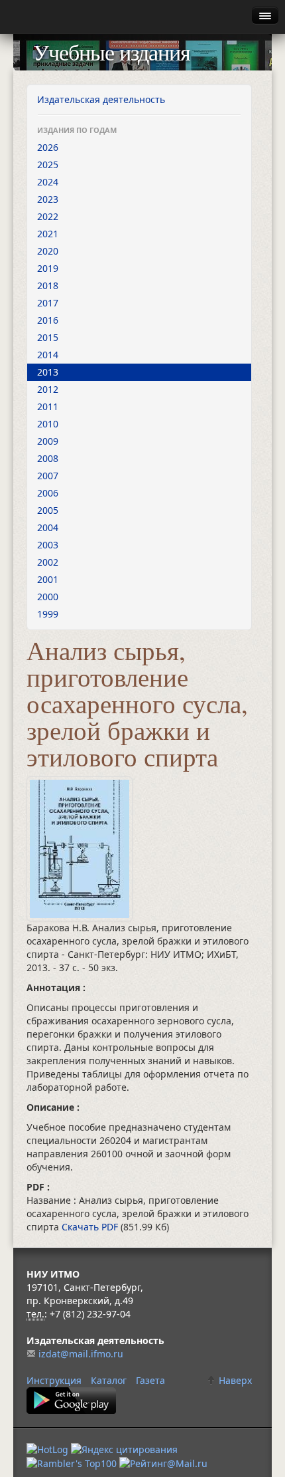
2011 (47, 406)
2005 (47, 510)
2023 (47, 199)
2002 (47, 562)
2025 (47, 164)
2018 (47, 285)
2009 (47, 441)
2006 (47, 493)
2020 (47, 251)
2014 (47, 354)
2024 (47, 181)
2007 (47, 475)
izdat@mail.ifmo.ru (80, 1353)
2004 (47, 527)
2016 (47, 320)
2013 (47, 372)
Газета (150, 1380)
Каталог (109, 1380)
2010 (47, 423)
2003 (47, 544)
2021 (47, 233)
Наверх (234, 1380)
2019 (47, 268)
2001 (47, 579)
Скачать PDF (91, 1226)
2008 (47, 458)
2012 (47, 389)
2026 (47, 147)
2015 (47, 337)
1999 (47, 614)
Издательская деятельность (101, 99)
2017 (47, 302)
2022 (47, 216)
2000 (47, 596)
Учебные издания (111, 52)
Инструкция (54, 1380)
